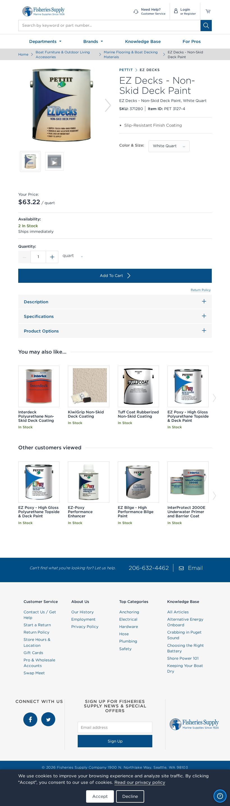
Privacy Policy (84, 626)
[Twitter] (48, 715)
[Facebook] (31, 715)
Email (195, 567)
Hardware (128, 626)
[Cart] (206, 11)
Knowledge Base (143, 41)
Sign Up (115, 741)
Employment (83, 619)
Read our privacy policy (139, 782)
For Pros (192, 41)
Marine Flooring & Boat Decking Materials (131, 54)
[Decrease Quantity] (24, 257)
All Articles (178, 611)
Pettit (126, 70)
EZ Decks (150, 70)
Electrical (128, 619)
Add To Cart (111, 275)
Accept (100, 796)
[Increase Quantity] (52, 257)
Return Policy (201, 290)
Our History (82, 611)
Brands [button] (91, 41)
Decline (130, 796)
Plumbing (128, 641)
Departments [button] (43, 41)
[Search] (206, 25)
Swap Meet (34, 672)
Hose (124, 633)
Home (23, 54)
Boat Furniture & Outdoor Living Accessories (63, 54)
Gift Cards (33, 652)
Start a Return (37, 624)
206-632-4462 (149, 567)
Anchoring (129, 611)
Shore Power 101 (183, 658)
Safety (125, 648)
